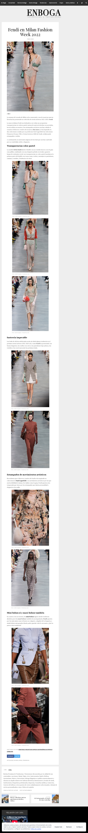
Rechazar (69, 827)
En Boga (16, 760)
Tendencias (26, 760)
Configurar (79, 827)
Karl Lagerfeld (21, 481)
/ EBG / (8, 114)
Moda (20, 760)
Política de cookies (36, 829)
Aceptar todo (58, 827)
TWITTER (17, 756)
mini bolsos (30, 617)
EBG (10, 770)
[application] (15, 822)
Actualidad (10, 760)
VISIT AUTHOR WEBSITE (26, 790)
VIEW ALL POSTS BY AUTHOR (10, 790)
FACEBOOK (10, 756)
